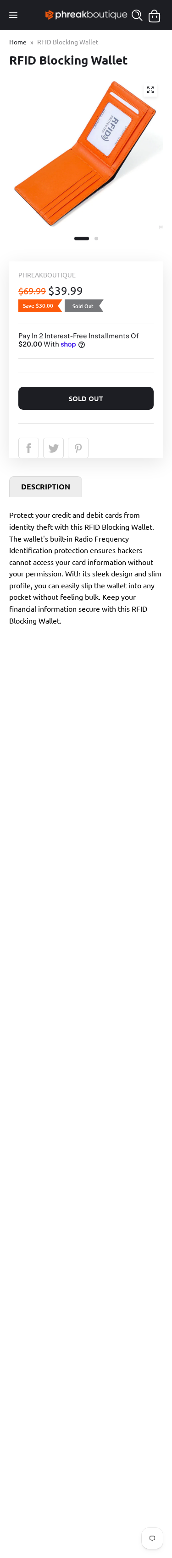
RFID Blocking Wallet (68, 42)
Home (18, 42)
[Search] (137, 15)
